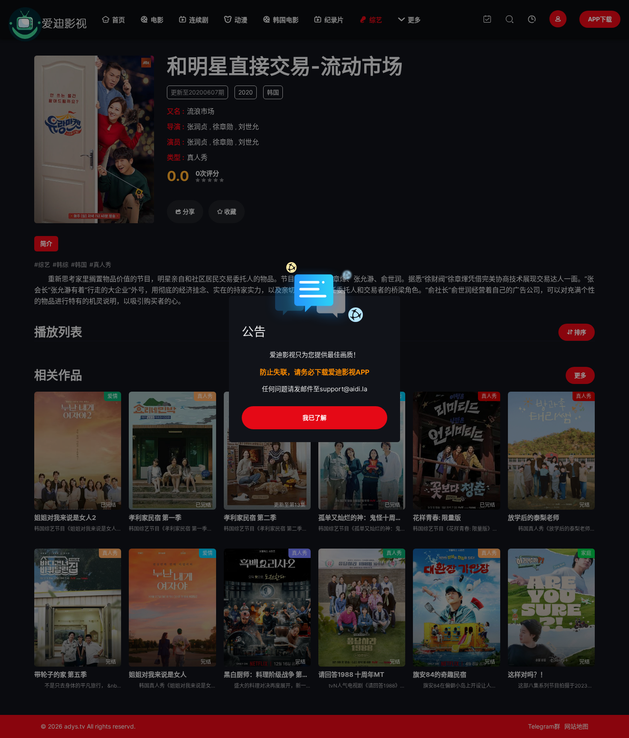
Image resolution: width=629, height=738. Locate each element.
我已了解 (314, 417)
